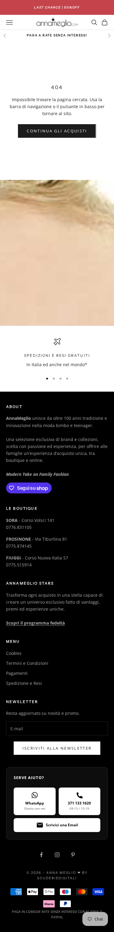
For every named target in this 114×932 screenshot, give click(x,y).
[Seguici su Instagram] (57, 855)
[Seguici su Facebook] (41, 855)
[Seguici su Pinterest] (73, 855)
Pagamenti (17, 673)
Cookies (14, 653)
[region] (57, 353)
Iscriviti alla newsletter (57, 748)
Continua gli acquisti (57, 131)
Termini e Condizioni (27, 663)
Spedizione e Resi (24, 683)
